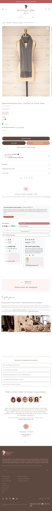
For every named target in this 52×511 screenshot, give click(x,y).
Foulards (21, 22)
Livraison (4, 483)
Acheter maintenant (38, 143)
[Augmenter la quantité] (10, 133)
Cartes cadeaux (5, 478)
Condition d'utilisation (22, 481)
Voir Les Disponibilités (19, 127)
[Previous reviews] (3, 156)
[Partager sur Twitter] (27, 178)
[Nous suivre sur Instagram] (6, 499)
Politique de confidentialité (23, 478)
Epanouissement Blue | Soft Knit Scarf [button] (38, 261)
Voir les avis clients (8, 216)
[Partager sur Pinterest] (29, 178)
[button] (4, 109)
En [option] (5, 9)
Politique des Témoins (22, 476)
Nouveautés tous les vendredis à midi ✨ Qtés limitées (26, 1)
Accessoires (9, 22)
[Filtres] (3, 235)
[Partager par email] (32, 178)
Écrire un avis (23, 223)
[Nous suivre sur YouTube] (13, 499)
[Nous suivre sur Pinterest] (10, 499)
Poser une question (24, 226)
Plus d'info (47, 196)
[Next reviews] (49, 156)
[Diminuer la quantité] (4, 133)
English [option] (48, 498)
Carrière (4, 490)
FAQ (3, 492)
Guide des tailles (6, 476)
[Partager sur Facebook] (25, 178)
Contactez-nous (5, 485)
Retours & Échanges (6, 481)
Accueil (3, 22)
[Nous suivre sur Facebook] (3, 499)
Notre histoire (5, 487)
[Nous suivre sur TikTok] (17, 499)
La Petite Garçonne (6, 106)
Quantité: (4, 130)
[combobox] (25, 17)
